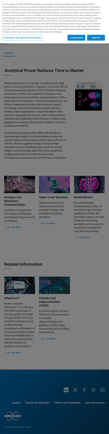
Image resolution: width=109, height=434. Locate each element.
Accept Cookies (76, 38)
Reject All (96, 38)
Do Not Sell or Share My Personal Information (22, 38)
